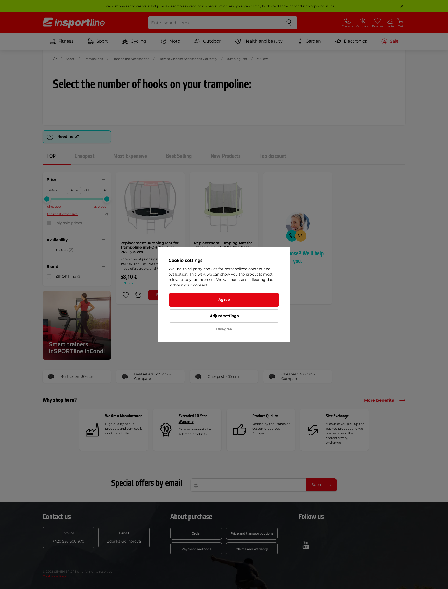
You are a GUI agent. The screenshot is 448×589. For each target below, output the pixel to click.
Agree (224, 299)
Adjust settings (224, 315)
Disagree (224, 329)
